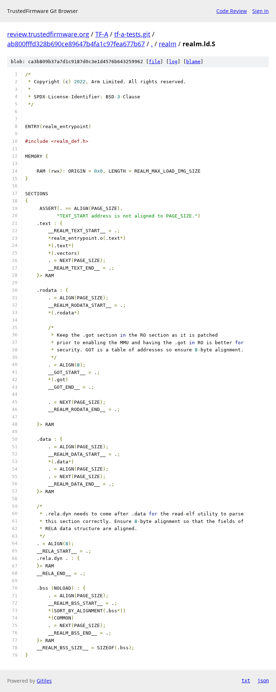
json (263, 680)
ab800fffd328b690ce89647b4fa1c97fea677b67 (76, 43)
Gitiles (44, 680)
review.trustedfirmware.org (48, 34)
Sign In (260, 11)
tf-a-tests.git (132, 34)
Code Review (231, 11)
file (154, 61)
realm (167, 43)
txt (246, 680)
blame (193, 61)
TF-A (101, 34)
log (173, 61)
